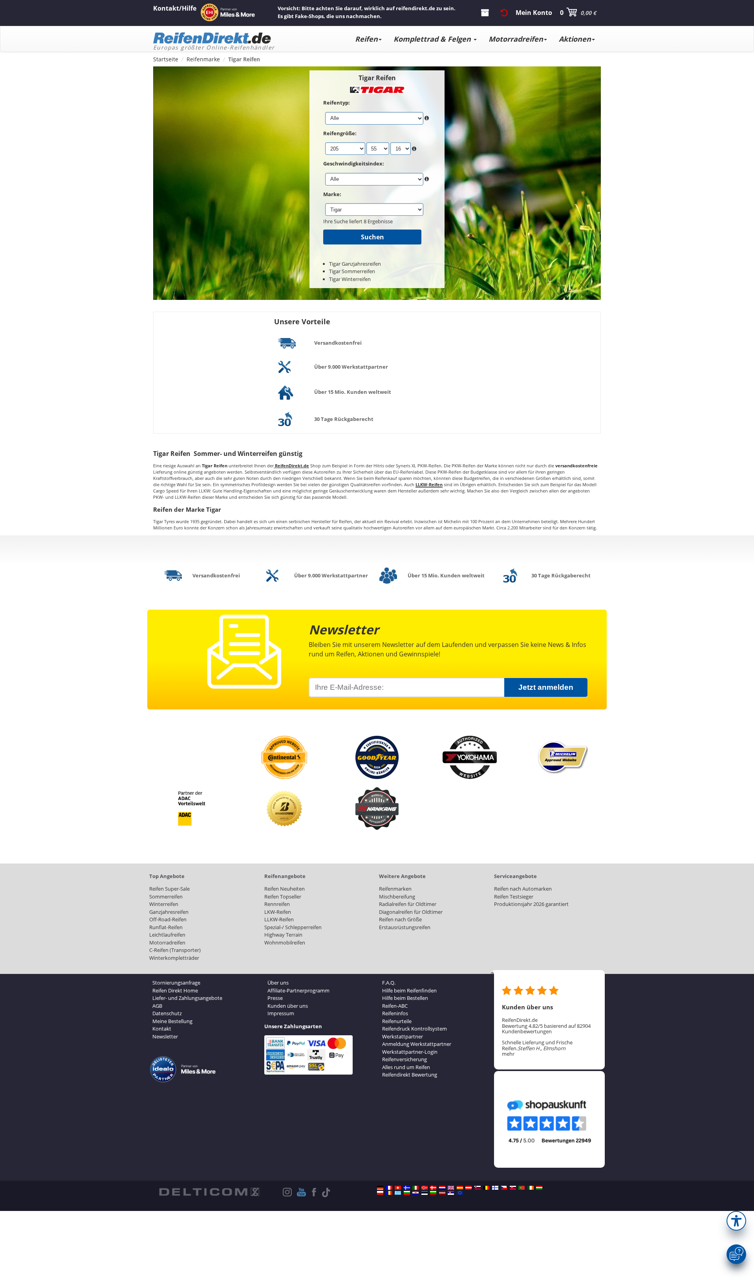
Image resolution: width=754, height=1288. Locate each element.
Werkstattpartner (402, 1036)
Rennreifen (277, 904)
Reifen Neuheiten (284, 888)
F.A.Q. (388, 982)
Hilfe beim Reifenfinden (409, 990)
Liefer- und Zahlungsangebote (187, 997)
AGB (157, 1005)
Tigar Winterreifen (350, 279)
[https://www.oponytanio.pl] (380, 1193)
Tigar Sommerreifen (352, 271)
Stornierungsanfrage (176, 982)
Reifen (366, 39)
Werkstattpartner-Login (409, 1051)
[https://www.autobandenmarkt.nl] (442, 1188)
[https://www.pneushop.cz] (504, 1188)
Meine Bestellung (172, 1021)
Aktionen (575, 39)
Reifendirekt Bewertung (409, 1074)
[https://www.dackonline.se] (407, 1188)
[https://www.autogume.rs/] (451, 1193)
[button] (736, 1221)
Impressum (280, 1013)
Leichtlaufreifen (167, 934)
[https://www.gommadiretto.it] (415, 1188)
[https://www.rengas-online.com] (495, 1188)
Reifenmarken (395, 888)
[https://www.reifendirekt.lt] (433, 1193)
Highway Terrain (283, 934)
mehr (508, 1053)
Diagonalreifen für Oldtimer (411, 911)
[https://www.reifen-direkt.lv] (442, 1193)
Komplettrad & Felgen (433, 39)
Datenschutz (167, 1013)
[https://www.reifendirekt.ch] (398, 1188)
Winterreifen (163, 904)
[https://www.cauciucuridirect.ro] (389, 1193)
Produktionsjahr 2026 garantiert (531, 904)
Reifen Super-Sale (169, 888)
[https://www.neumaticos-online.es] (460, 1188)
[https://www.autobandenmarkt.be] (486, 1188)
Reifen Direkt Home (175, 990)
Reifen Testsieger (513, 896)
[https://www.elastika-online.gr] (398, 1193)
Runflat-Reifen (166, 927)
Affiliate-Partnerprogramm (298, 990)
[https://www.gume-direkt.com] (477, 1188)
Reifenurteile (397, 1021)
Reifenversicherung (404, 1059)
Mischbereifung (397, 896)
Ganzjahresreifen (168, 911)
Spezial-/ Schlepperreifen (293, 927)
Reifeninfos (395, 1013)
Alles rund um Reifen (406, 1067)
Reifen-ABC (395, 1005)
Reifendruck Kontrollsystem (414, 1028)
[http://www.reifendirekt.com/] (460, 1193)
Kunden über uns (287, 1005)
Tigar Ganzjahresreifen (355, 263)
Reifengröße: (340, 133)
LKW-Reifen (277, 911)
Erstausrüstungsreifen (404, 927)
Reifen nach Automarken (523, 888)
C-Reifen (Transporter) (175, 950)
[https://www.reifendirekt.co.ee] (424, 1193)
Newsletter (165, 1036)
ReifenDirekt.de (291, 466)
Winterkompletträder (174, 957)
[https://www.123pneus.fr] (389, 1188)
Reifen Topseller (282, 896)
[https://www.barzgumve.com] (407, 1193)
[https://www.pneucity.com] (521, 1188)
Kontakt (161, 1028)
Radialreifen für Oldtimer (407, 904)
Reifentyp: (336, 102)
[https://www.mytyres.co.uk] (451, 1188)
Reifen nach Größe (400, 919)
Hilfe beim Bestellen (405, 997)
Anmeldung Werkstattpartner (416, 1043)
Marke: (332, 194)
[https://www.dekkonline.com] (424, 1188)
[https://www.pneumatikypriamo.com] (513, 1188)
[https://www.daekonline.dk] (433, 1188)
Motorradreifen (516, 39)
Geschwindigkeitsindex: (353, 163)
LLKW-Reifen (279, 919)
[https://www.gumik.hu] (539, 1188)
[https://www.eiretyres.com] (530, 1188)
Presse (275, 997)
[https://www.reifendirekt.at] (468, 1188)
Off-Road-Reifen (168, 919)
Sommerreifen (166, 896)
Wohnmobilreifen (284, 942)
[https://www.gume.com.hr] (415, 1193)
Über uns (278, 982)
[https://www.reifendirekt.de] (380, 1188)
